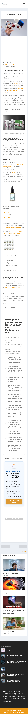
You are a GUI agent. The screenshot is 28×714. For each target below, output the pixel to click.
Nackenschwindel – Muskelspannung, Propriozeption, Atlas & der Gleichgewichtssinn (13, 612)
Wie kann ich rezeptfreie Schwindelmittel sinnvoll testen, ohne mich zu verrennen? (15, 387)
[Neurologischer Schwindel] (14, 565)
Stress (5, 592)
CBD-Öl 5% (7, 212)
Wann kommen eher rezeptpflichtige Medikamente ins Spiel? (15, 439)
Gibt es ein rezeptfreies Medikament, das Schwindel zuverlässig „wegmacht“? (15, 359)
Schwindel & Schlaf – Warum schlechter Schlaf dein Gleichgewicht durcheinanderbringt (16, 662)
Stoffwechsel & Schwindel (10, 631)
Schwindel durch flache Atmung (14, 655)
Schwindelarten (17, 83)
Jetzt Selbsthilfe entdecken (14, 501)
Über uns (21, 712)
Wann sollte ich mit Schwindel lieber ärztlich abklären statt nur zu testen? (15, 447)
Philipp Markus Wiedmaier (11, 64)
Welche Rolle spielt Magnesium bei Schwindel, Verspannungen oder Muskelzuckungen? (14, 424)
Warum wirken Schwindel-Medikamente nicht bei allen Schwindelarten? (15, 369)
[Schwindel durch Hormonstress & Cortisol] (3, 650)
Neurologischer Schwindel (10, 573)
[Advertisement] (14, 49)
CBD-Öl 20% (7, 217)
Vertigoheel (20, 88)
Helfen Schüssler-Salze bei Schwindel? (15, 432)
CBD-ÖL (13, 172)
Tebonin (5, 92)
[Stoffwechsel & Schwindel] (14, 623)
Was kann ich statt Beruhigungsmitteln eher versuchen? (15, 407)
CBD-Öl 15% (7, 214)
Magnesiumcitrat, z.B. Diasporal (13, 227)
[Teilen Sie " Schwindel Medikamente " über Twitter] (9, 518)
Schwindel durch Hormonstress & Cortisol (14, 649)
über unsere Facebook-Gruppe (12, 302)
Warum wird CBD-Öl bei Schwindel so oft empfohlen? (15, 415)
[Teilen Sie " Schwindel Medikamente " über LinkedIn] (15, 518)
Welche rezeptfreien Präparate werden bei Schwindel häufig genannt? (15, 378)
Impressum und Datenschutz (11, 712)
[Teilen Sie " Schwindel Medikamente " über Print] (21, 518)
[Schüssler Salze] (9, 251)
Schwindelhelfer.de (16, 710)
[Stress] (14, 583)
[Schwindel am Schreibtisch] (3, 669)
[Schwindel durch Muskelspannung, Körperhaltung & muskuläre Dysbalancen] (3, 681)
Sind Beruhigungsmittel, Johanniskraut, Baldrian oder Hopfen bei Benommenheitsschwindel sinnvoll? (15, 398)
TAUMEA (9, 90)
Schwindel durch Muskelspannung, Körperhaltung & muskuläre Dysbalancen (15, 681)
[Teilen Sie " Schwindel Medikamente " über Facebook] (6, 518)
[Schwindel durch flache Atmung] (3, 656)
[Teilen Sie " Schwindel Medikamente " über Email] (18, 518)
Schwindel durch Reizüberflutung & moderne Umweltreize (15, 674)
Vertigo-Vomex (16, 90)
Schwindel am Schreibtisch (13, 668)
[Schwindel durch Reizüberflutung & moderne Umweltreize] (3, 675)
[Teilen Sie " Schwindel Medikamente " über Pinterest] (12, 518)
